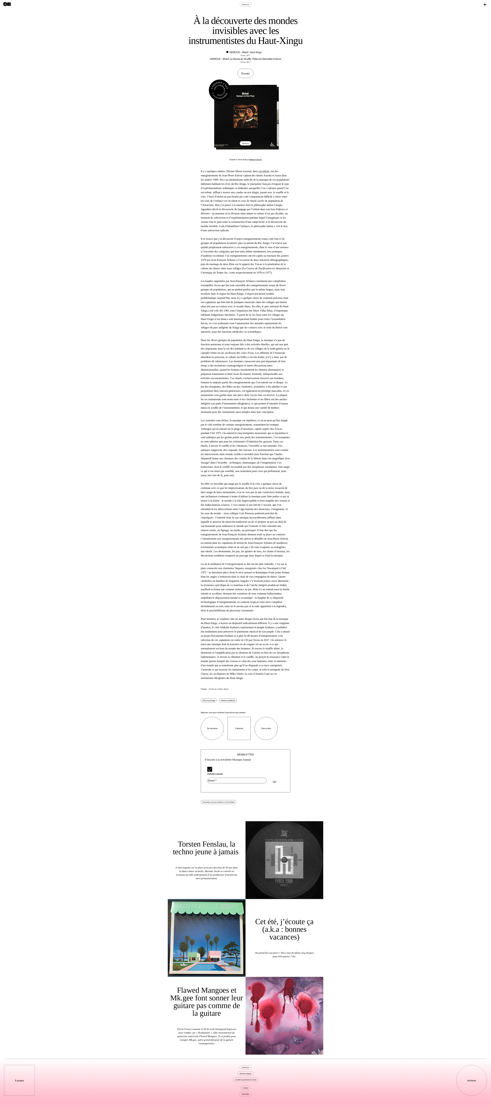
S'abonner (245, 143)
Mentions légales (246, 1073)
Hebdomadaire (215, 773)
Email (226, 689)
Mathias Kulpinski (255, 159)
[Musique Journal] (7, 4)
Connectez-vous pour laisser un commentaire (218, 802)
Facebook (212, 689)
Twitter (220, 689)
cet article (264, 171)
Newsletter (245, 1094)
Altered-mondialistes (228, 700)
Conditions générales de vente (245, 1080)
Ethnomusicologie (209, 700)
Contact (245, 1088)
